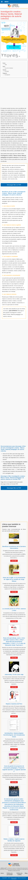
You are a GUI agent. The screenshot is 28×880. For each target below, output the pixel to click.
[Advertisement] (14, 92)
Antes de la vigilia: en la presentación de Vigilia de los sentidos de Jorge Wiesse (14, 579)
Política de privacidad (9, 874)
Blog (26, 873)
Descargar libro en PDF (14, 185)
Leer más (14, 560)
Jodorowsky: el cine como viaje (14, 674)
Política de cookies (19, 874)
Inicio (2, 873)
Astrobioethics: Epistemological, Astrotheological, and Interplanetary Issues (14, 734)
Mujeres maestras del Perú (14, 704)
